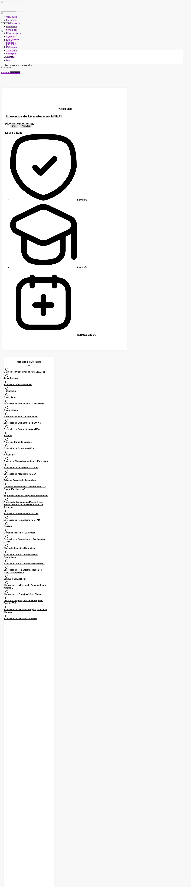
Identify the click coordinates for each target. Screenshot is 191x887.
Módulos (26, 126)
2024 (14, 126)
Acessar (5, 72)
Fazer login (65, 109)
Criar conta (15, 72)
